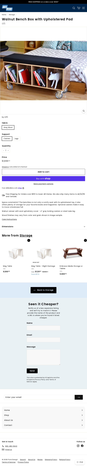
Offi (3, 23)
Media (40, 459)
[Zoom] (84, 111)
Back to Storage (45, 290)
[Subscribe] (79, 397)
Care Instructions (9, 219)
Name (30, 323)
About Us (31, 459)
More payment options (43, 184)
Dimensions (7, 226)
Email (29, 335)
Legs (16, 138)
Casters (7, 138)
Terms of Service (9, 462)
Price (4, 157)
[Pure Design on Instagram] (78, 446)
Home (4, 15)
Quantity (6, 146)
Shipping (5, 167)
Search (23, 459)
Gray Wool (8, 127)
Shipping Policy (51, 459)
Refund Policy (64, 459)
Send (32, 371)
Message (31, 347)
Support (6, 134)
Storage (12, 15)
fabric (5, 123)
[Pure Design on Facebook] (82, 446)
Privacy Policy (40, 380)
